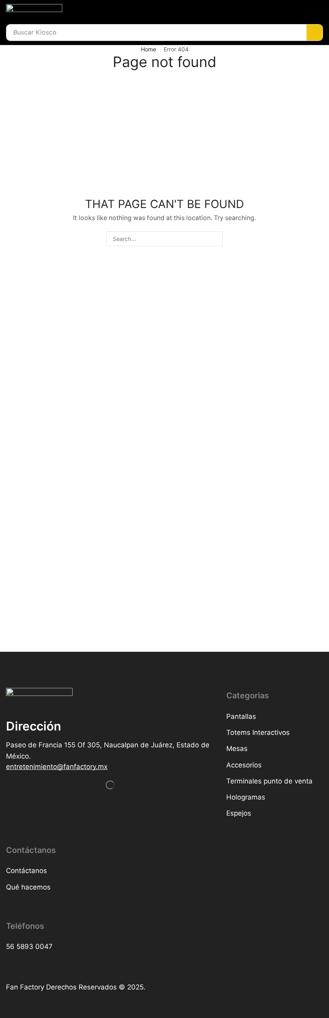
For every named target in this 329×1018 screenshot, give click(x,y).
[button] (57, 766)
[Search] (315, 32)
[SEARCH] (215, 238)
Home (148, 49)
